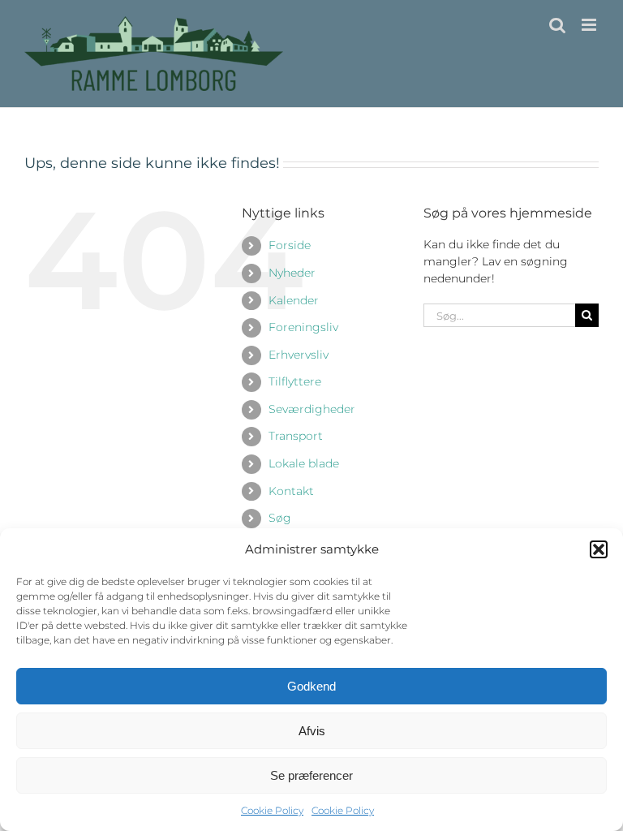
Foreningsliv (303, 327)
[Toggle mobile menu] (590, 24)
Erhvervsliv (299, 354)
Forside (290, 245)
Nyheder (292, 272)
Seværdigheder (312, 409)
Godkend (311, 686)
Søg (280, 517)
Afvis (312, 731)
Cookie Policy (272, 810)
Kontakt (291, 491)
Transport (296, 435)
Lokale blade (304, 463)
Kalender (294, 300)
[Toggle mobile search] (557, 24)
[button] (599, 549)
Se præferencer (311, 775)
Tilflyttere (295, 381)
